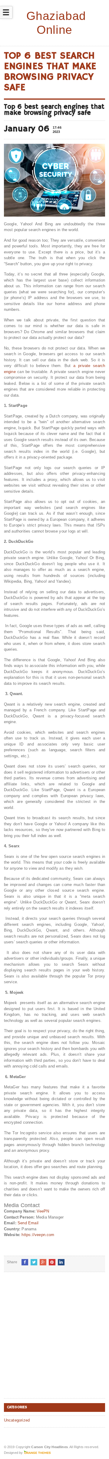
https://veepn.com (37, 1234)
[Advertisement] (54, 1340)
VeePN (43, 1211)
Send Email (28, 1223)
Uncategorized (17, 1420)
